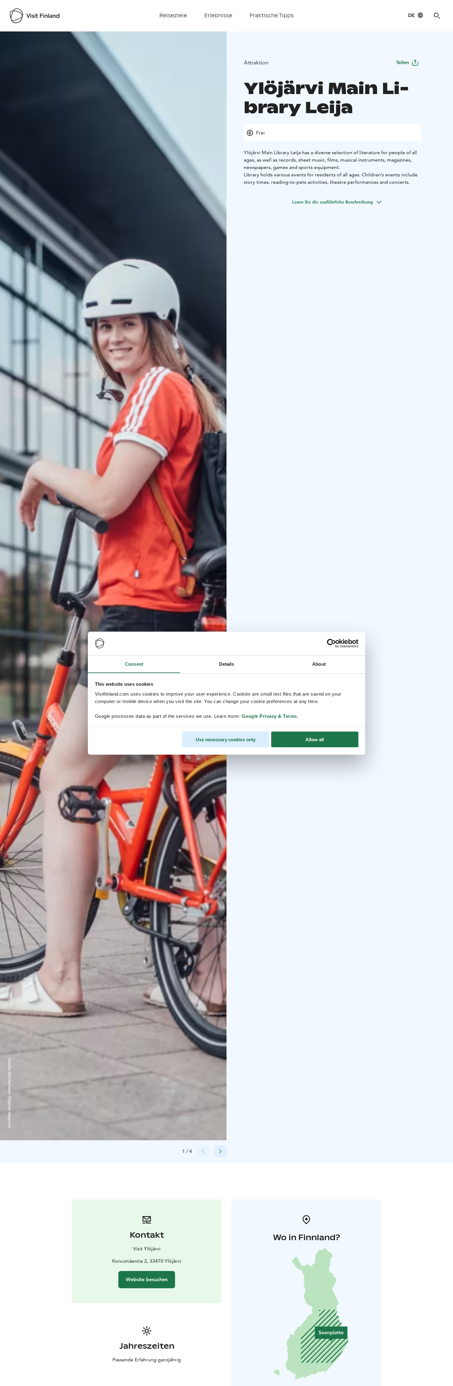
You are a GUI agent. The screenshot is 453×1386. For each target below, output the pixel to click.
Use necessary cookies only (225, 739)
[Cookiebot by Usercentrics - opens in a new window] (331, 643)
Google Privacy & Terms (269, 715)
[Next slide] (220, 1151)
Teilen (402, 62)
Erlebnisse (218, 15)
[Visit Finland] (34, 15)
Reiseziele (173, 15)
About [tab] (319, 663)
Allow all (314, 739)
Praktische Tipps (272, 15)
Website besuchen (147, 1279)
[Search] (437, 16)
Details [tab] (226, 663)
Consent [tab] (134, 663)
